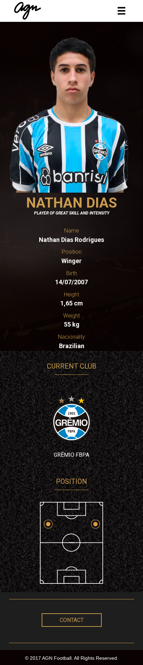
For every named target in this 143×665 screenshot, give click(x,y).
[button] (72, 620)
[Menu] (121, 10)
